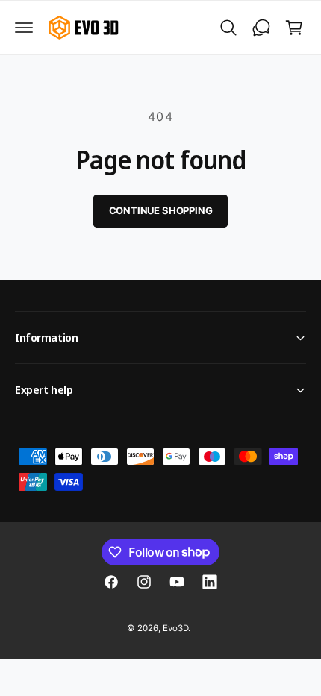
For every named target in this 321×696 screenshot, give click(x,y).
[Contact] (261, 27)
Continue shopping (161, 210)
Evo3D (175, 628)
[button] (23, 27)
